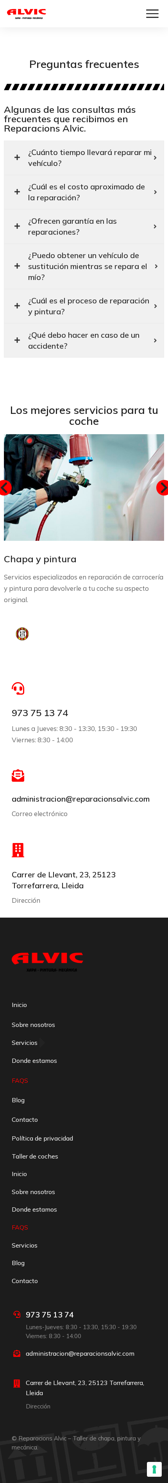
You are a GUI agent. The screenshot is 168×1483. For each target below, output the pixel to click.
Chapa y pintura (40, 559)
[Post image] (84, 487)
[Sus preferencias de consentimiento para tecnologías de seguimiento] (154, 1469)
